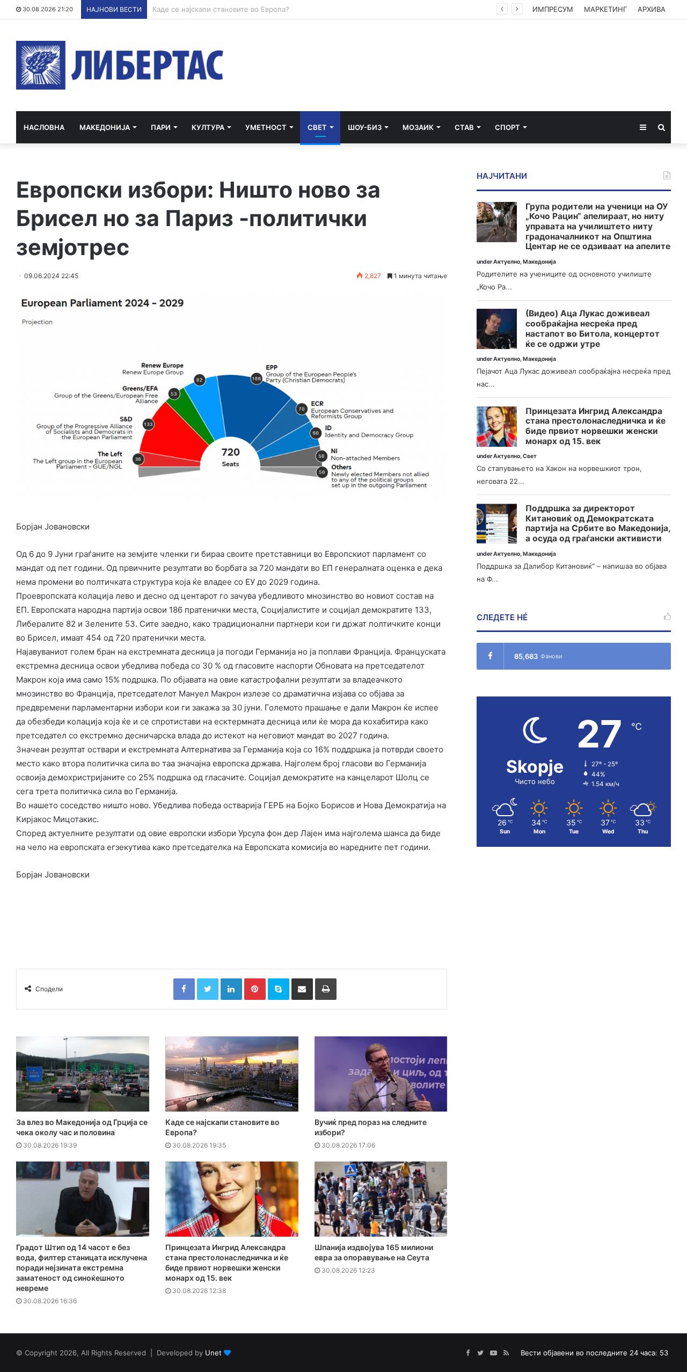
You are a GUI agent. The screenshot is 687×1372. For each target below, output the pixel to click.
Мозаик (418, 127)
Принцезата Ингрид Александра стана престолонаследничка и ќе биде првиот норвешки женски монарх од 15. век (595, 426)
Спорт (507, 127)
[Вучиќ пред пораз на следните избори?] (381, 1074)
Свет (317, 127)
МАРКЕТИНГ (605, 9)
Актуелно (506, 261)
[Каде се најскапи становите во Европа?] (231, 1074)
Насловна (44, 127)
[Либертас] (120, 65)
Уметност (266, 127)
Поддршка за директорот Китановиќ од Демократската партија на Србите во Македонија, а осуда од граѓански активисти (597, 523)
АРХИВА (652, 9)
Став (464, 127)
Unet (213, 1352)
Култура (208, 127)
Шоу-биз (365, 127)
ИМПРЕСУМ (552, 9)
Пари (161, 127)
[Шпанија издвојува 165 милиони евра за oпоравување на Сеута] (381, 1199)
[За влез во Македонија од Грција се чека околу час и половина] (82, 1074)
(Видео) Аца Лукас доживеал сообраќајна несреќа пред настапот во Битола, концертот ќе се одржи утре (592, 329)
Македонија (104, 127)
